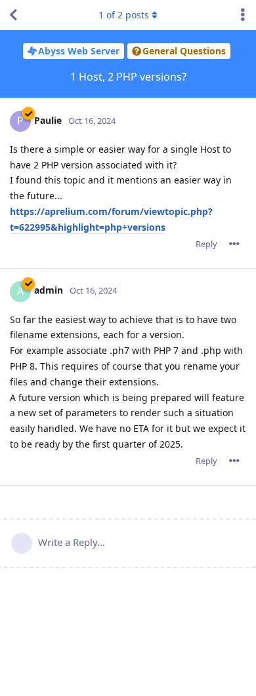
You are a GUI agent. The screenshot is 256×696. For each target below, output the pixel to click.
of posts (123, 15)
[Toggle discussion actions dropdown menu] (243, 15)
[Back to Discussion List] (13, 15)
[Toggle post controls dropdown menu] (234, 244)
